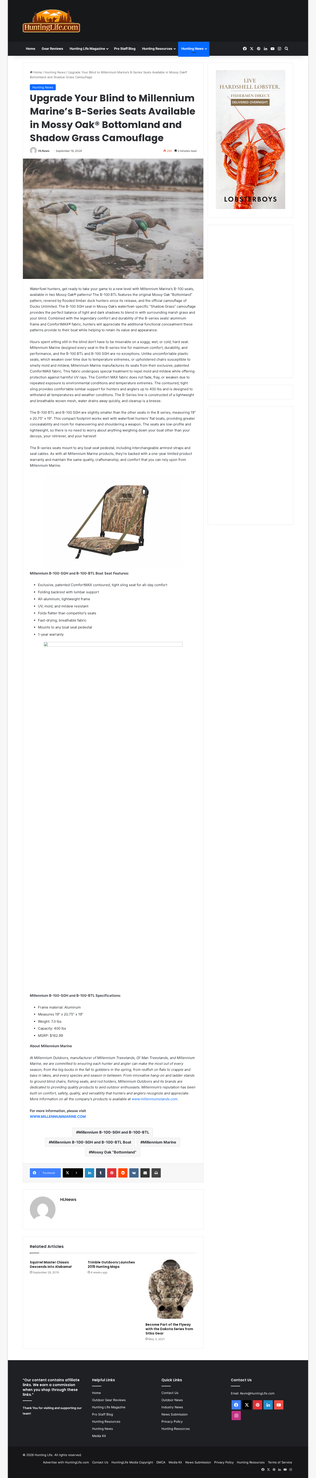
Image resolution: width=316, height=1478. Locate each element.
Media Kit (99, 1436)
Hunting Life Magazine (87, 48)
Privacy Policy (172, 1421)
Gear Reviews (52, 48)
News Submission (174, 1414)
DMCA (160, 1462)
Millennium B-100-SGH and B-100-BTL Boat (91, 1142)
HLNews (44, 151)
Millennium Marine (159, 1142)
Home (30, 48)
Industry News (172, 1407)
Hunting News (192, 48)
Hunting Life (44, 1455)
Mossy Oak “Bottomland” (113, 1152)
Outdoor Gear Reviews (109, 1400)
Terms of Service (280, 1462)
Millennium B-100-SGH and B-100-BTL (113, 1132)
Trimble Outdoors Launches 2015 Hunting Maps (111, 1264)
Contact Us (169, 1393)
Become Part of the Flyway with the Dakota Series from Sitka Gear (169, 1329)
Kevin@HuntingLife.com (257, 1393)
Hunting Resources (157, 48)
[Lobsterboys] (250, 208)
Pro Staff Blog (125, 48)
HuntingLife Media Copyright (132, 1462)
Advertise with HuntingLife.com (66, 1462)
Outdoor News (172, 1400)
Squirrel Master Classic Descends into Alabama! (51, 1264)
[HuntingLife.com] (51, 20)
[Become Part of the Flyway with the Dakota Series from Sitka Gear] (171, 1289)
